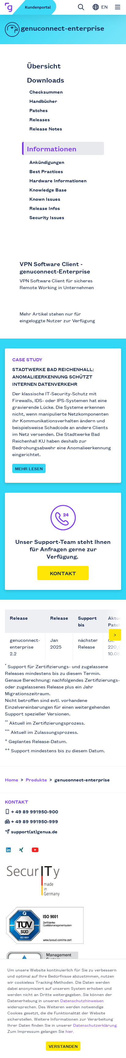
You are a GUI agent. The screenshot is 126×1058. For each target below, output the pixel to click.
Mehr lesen (29, 468)
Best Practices (46, 171)
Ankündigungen (46, 162)
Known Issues (44, 199)
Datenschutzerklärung (95, 1025)
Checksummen (46, 91)
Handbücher (43, 101)
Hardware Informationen (58, 180)
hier (69, 1031)
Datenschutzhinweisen (82, 1000)
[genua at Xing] (21, 851)
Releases (39, 119)
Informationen (51, 148)
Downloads (45, 79)
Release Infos (44, 208)
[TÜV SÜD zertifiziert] (63, 925)
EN (104, 6)
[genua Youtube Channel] (35, 851)
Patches (38, 110)
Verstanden (63, 1046)
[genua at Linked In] (10, 851)
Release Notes (45, 128)
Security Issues (46, 217)
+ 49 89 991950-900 (34, 811)
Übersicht (44, 65)
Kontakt (63, 573)
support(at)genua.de (34, 831)
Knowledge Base (48, 189)
